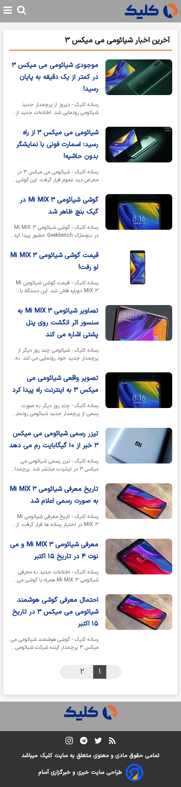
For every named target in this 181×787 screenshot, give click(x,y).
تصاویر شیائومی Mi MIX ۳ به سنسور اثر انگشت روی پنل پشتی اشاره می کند (58, 323)
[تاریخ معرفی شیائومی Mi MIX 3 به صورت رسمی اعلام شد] (138, 507)
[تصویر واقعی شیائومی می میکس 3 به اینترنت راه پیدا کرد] (138, 396)
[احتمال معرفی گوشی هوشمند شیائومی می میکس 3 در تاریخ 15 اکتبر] (138, 624)
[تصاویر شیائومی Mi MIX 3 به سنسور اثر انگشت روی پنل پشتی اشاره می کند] (138, 335)
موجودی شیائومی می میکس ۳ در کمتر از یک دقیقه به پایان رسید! (55, 77)
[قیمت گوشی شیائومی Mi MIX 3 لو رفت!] (138, 274)
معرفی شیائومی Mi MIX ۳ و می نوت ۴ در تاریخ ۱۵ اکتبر (54, 551)
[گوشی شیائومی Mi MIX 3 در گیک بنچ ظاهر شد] (138, 218)
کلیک (46, 755)
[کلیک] (151, 11)
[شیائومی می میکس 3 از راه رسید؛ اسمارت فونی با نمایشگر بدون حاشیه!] (138, 157)
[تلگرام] (83, 742)
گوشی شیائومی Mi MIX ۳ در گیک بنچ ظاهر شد (59, 206)
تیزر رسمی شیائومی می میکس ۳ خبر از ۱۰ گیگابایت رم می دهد (53, 440)
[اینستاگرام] (69, 742)
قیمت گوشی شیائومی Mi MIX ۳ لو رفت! (54, 261)
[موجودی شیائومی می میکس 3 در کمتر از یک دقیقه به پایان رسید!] (138, 89)
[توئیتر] (98, 742)
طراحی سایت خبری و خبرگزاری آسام (80, 772)
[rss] (112, 742)
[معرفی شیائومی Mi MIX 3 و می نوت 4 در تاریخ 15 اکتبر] (138, 563)
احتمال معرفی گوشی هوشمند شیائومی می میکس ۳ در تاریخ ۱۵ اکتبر (55, 612)
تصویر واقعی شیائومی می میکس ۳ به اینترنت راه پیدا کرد (55, 384)
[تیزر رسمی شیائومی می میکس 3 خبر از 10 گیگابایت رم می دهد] (138, 452)
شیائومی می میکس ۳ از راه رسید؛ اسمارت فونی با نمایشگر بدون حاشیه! (57, 145)
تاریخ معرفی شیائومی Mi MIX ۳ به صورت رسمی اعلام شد (54, 495)
